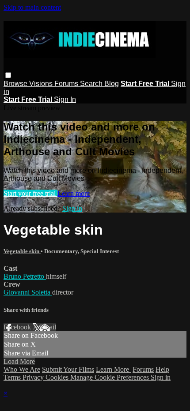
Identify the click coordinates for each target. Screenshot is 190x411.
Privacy (34, 377)
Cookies (58, 377)
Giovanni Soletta (28, 292)
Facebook (18, 327)
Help (162, 369)
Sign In (65, 99)
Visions (41, 83)
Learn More (113, 369)
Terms (13, 377)
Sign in (72, 208)
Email (48, 327)
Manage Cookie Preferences (110, 377)
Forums (67, 83)
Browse (16, 83)
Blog (111, 83)
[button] (8, 75)
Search (92, 83)
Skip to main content (32, 7)
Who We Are (22, 369)
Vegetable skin (22, 251)
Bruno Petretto (25, 276)
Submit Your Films (68, 369)
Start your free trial (30, 193)
